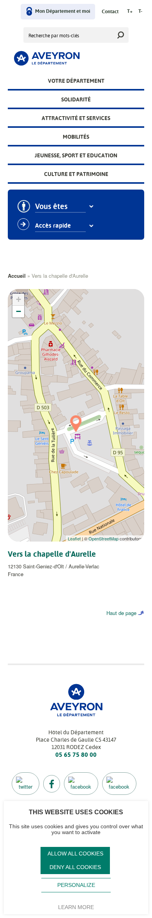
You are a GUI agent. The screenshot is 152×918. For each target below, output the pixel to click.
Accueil (17, 275)
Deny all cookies (75, 867)
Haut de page (121, 613)
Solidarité (76, 99)
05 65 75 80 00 (76, 754)
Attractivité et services (76, 118)
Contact (110, 11)
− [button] (18, 311)
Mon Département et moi (62, 11)
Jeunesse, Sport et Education (76, 155)
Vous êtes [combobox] (51, 207)
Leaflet (74, 538)
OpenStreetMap (103, 538)
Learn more (76, 907)
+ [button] (18, 299)
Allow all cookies (75, 854)
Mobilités (76, 137)
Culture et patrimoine (76, 174)
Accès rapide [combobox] (53, 226)
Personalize (76, 885)
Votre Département (76, 81)
